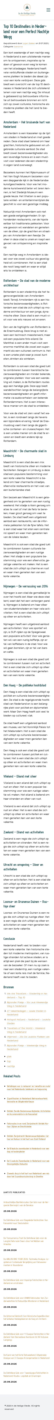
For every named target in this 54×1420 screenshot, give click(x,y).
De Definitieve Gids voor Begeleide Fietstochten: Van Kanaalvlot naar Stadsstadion (25, 1222)
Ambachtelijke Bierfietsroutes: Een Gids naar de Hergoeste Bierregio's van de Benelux (26, 1204)
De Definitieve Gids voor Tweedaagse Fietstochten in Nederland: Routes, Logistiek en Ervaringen (25, 1374)
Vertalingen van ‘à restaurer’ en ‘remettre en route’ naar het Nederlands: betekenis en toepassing (28, 1088)
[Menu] (48, 10)
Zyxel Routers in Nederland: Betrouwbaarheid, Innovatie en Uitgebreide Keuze (27, 1100)
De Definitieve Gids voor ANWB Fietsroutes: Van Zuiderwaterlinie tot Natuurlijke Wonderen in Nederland (26, 1299)
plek (9, 1056)
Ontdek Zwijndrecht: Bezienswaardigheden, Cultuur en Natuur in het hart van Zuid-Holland (28, 1137)
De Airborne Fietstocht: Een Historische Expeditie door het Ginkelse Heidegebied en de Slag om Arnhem (26, 1317)
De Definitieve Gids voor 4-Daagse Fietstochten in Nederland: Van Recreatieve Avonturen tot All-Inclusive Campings (26, 1337)
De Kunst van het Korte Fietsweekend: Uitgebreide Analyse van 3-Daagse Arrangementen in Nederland (26, 1356)
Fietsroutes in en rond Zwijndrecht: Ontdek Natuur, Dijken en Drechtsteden (28, 1125)
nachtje (11, 1066)
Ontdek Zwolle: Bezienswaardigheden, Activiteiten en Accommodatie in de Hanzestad (29, 1113)
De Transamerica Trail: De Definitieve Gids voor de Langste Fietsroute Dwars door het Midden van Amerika (25, 1241)
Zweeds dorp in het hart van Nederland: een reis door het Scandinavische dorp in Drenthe (28, 1175)
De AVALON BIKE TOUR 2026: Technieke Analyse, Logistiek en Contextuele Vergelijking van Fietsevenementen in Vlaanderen (26, 1262)
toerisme (18, 46)
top (9, 1061)
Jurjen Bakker (29, 43)
